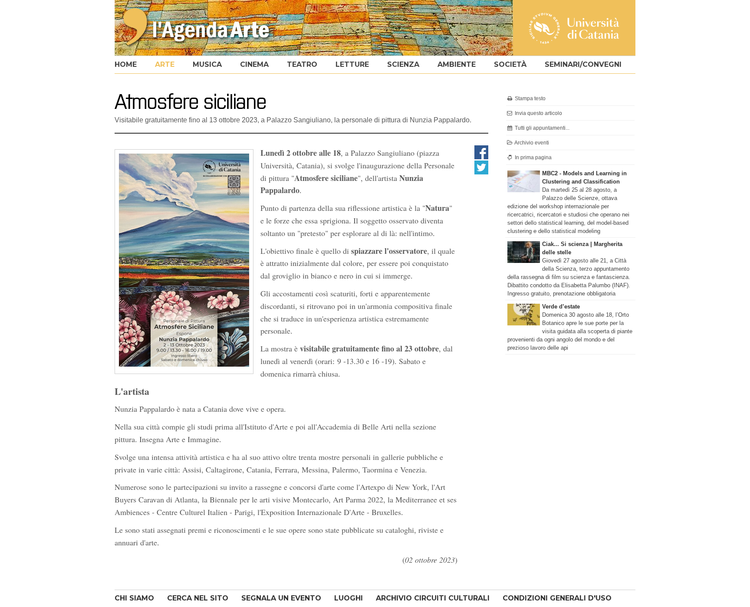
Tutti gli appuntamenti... (541, 128)
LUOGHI (348, 598)
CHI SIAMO (134, 598)
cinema (254, 64)
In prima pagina (532, 157)
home (126, 64)
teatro (302, 64)
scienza (403, 64)
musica (207, 64)
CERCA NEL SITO (197, 598)
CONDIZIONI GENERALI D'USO (557, 598)
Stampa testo (529, 98)
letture (352, 64)
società (510, 64)
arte (164, 64)
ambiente (457, 64)
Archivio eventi (531, 143)
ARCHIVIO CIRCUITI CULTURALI (433, 598)
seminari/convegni (583, 64)
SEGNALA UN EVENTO (281, 598)
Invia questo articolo (537, 113)
